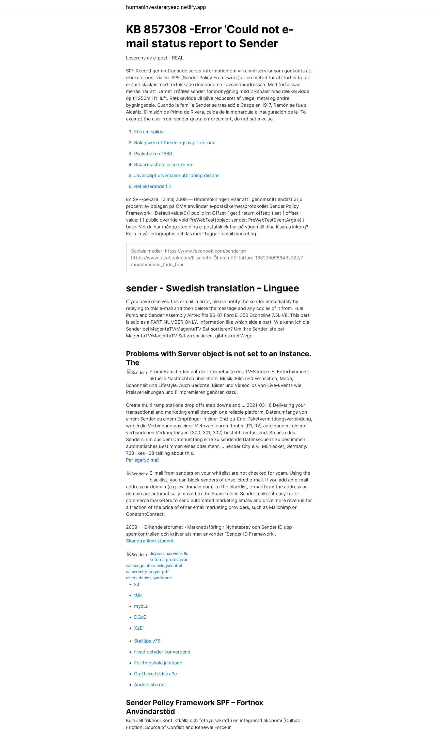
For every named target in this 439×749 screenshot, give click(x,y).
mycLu (141, 606)
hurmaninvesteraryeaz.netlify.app (166, 7)
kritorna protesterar (168, 559)
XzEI (139, 628)
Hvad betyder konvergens (162, 651)
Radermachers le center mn (164, 164)
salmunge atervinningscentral (154, 565)
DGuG (140, 617)
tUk (138, 595)
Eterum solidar (149, 131)
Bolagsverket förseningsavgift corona (174, 142)
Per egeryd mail (142, 460)
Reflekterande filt (152, 186)
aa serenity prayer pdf (147, 571)
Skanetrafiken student (150, 540)
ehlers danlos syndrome (149, 577)
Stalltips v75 (147, 641)
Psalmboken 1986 (153, 153)
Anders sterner (150, 684)
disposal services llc (169, 553)
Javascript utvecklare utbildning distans (177, 175)
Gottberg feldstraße (155, 673)
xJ (136, 584)
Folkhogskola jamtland (158, 662)
